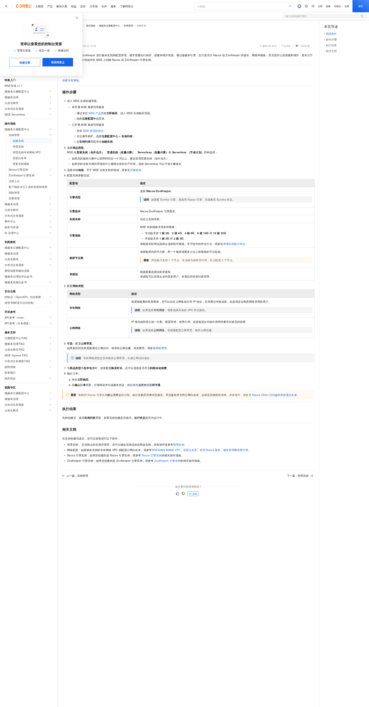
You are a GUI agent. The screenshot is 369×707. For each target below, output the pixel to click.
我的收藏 (305, 45)
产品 (50, 6)
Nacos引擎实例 (152, 455)
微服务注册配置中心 (109, 25)
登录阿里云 (58, 62)
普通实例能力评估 (234, 244)
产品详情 (286, 45)
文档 (320, 6)
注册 (346, 6)
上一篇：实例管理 (77, 475)
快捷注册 (24, 62)
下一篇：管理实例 (297, 475)
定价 (83, 6)
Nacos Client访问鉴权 (266, 395)
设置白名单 (290, 395)
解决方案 (62, 6)
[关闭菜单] (6, 6)
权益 (73, 6)
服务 (113, 6)
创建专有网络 (70, 80)
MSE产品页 (96, 113)
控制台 (337, 6)
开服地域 (135, 170)
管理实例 (178, 444)
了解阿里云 (126, 6)
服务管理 (228, 450)
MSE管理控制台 (93, 131)
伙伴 (104, 6)
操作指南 (90, 25)
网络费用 (161, 348)
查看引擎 (242, 450)
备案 (328, 6)
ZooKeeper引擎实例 (167, 461)
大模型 (39, 6)
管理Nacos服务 (210, 450)
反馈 (194, 493)
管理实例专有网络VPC (166, 450)
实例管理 (128, 25)
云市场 (94, 6)
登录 (360, 6)
